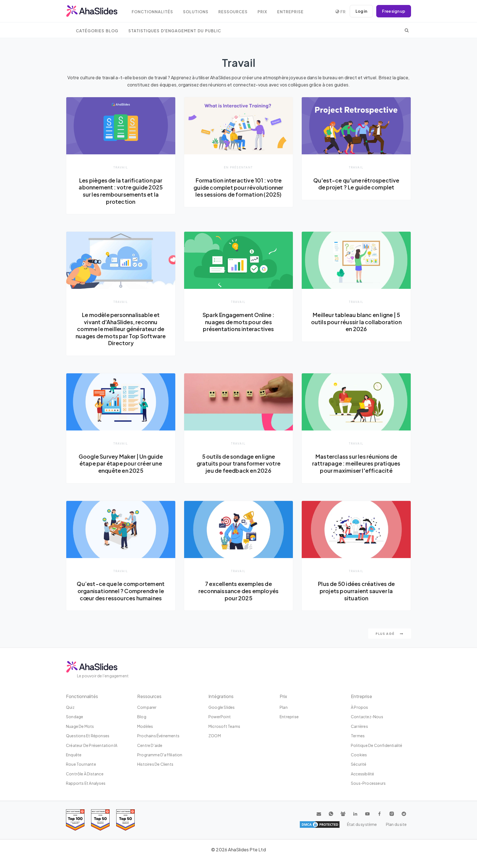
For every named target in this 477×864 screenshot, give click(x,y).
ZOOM (214, 735)
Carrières (359, 726)
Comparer (147, 707)
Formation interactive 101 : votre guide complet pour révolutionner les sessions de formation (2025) (238, 187)
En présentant (238, 167)
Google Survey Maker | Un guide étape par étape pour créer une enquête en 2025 (121, 463)
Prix (262, 11)
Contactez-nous (367, 716)
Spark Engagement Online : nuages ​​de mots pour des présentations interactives (238, 321)
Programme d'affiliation (159, 754)
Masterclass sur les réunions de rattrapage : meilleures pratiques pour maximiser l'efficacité (356, 463)
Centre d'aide (150, 745)
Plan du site (396, 824)
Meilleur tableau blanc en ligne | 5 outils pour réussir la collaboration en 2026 (356, 321)
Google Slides (221, 707)
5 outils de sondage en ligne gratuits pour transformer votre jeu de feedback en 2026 (238, 463)
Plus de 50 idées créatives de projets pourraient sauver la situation (356, 590)
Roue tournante (81, 764)
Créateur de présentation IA (91, 745)
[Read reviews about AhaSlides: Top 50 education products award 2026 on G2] (100, 820)
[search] (406, 30)
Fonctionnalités (152, 11)
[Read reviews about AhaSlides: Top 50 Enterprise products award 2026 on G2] (125, 820)
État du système (362, 824)
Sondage (74, 716)
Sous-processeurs (368, 783)
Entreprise (290, 11)
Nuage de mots (80, 726)
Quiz (70, 707)
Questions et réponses (87, 735)
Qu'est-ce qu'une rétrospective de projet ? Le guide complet (356, 184)
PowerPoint (219, 716)
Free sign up (393, 11)
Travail (120, 167)
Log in (361, 11)
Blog (141, 716)
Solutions (195, 11)
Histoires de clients (155, 764)
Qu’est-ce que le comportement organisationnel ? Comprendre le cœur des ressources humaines (121, 590)
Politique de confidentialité (376, 745)
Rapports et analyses (85, 783)
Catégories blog (97, 30)
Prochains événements (158, 735)
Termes (358, 735)
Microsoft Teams (224, 726)
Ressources (233, 11)
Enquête (73, 754)
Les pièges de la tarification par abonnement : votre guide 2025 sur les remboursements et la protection (121, 191)
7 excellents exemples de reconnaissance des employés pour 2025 (238, 590)
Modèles (145, 726)
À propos (359, 707)
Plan (284, 707)
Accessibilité (362, 773)
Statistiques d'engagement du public (174, 30)
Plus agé (386, 633)
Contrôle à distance (85, 773)
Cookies (359, 754)
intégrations (221, 696)
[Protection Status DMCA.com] (320, 824)
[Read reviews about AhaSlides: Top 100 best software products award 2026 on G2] (75, 820)
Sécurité (359, 764)
